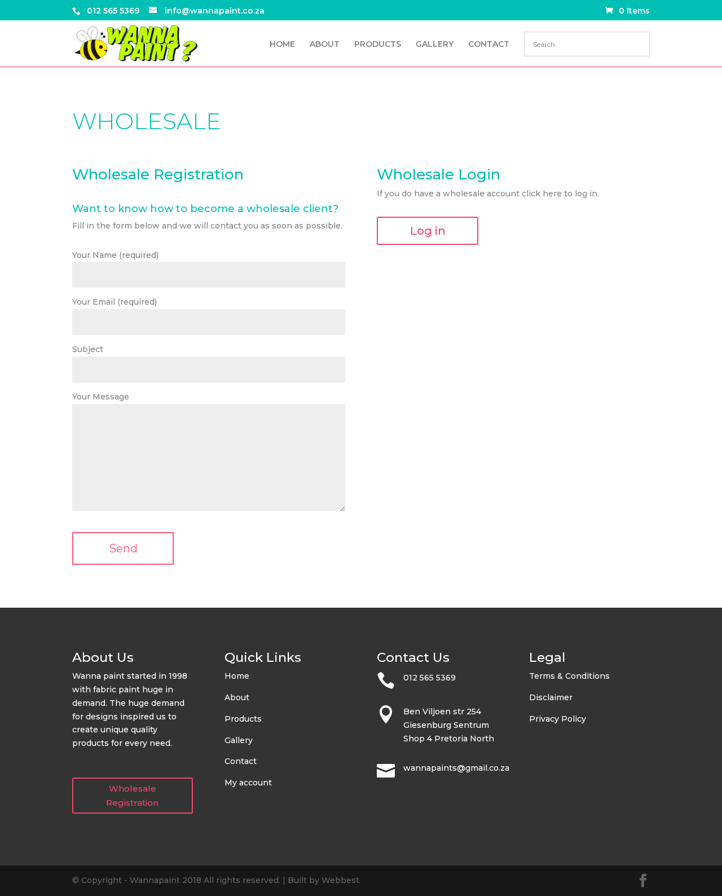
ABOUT (325, 44)
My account (248, 783)
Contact (240, 761)
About (236, 697)
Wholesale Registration (132, 796)
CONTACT (488, 44)
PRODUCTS (377, 44)
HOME (282, 44)
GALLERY (435, 44)
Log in (428, 231)
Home (236, 676)
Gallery (238, 740)
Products (243, 719)
